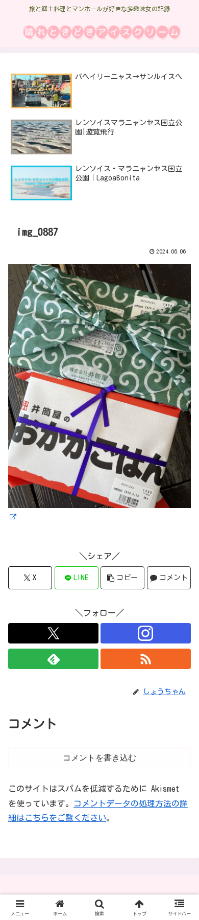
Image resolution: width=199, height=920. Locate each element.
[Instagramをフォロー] (146, 633)
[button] (122, 577)
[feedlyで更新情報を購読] (53, 659)
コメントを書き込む (99, 757)
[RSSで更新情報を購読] (146, 659)
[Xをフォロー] (53, 633)
